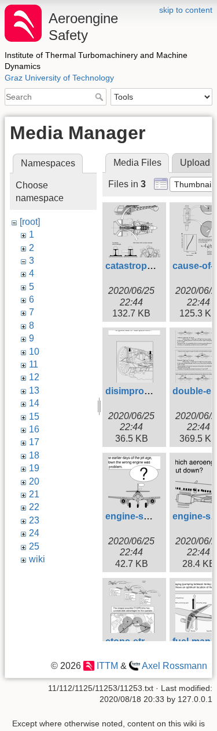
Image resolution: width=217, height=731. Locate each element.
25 (34, 546)
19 (34, 468)
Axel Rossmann (174, 666)
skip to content (185, 9)
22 (34, 507)
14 (34, 403)
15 (34, 416)
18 (34, 455)
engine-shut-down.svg (154, 516)
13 (34, 390)
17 (34, 442)
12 (34, 377)
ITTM (107, 666)
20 (34, 481)
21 (34, 494)
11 (33, 364)
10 (34, 352)
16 (34, 429)
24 (34, 533)
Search (100, 97)
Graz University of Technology (59, 77)
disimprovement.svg (150, 391)
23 (34, 520)
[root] (30, 222)
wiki (37, 559)
